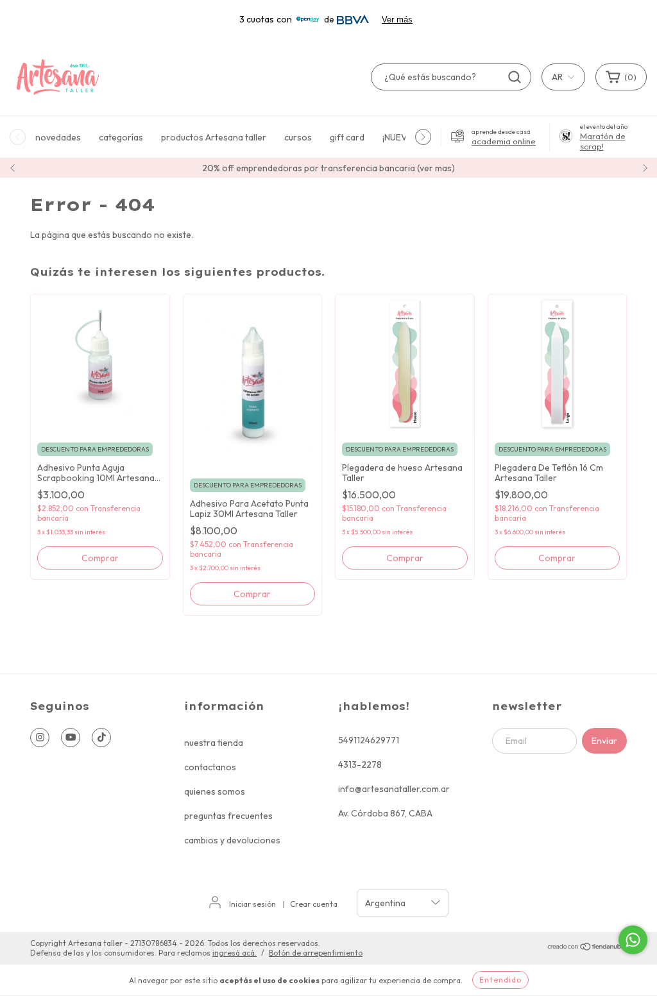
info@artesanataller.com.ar (394, 789)
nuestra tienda (213, 742)
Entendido (500, 979)
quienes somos (214, 791)
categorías (121, 137)
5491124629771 (368, 740)
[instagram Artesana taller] (39, 737)
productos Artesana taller (213, 137)
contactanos (210, 767)
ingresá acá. (234, 953)
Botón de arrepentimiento (316, 953)
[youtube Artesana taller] (70, 737)
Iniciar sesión (252, 904)
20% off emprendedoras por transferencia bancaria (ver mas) (328, 168)
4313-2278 (360, 764)
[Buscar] (514, 77)
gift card (347, 137)
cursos (298, 137)
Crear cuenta (313, 904)
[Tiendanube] (587, 948)
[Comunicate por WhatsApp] (633, 939)
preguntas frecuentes (228, 816)
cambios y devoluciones (232, 840)
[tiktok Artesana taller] (101, 737)
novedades (58, 137)
